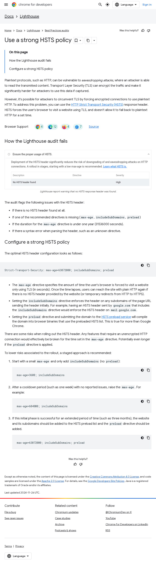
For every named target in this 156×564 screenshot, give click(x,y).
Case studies (62, 518)
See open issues (14, 518)
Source (94, 127)
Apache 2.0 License (52, 481)
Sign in (147, 4)
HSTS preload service (116, 317)
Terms (8, 546)
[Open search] (100, 4)
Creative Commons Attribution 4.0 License (114, 476)
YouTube (111, 518)
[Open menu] (6, 4)
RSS (108, 530)
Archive (59, 524)
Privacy (19, 546)
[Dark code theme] (142, 265)
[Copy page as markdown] (88, 40)
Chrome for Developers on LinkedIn (127, 524)
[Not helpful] (148, 30)
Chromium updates (66, 512)
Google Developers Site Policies (106, 481)
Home (8, 30)
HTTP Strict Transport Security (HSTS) (97, 105)
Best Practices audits (57, 30)
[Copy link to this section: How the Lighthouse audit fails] (71, 141)
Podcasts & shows (65, 530)
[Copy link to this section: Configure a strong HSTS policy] (73, 242)
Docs (9, 16)
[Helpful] (143, 30)
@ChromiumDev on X (119, 512)
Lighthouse (29, 16)
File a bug (10, 512)
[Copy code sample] (148, 265)
